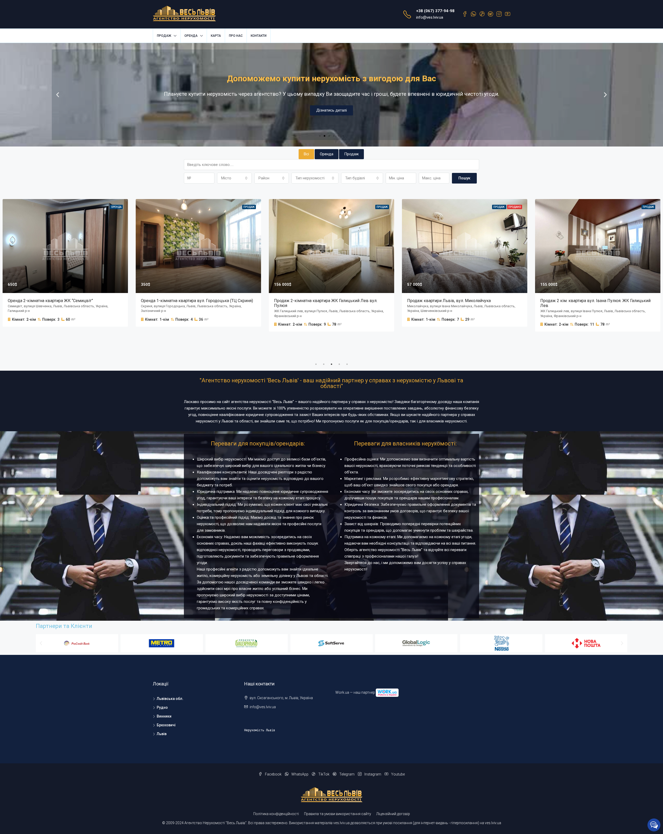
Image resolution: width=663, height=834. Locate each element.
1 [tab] (316, 364)
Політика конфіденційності (276, 814)
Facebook (273, 774)
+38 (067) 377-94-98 (435, 11)
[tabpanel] (198, 263)
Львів (162, 734)
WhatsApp (300, 774)
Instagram (373, 774)
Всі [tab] (306, 154)
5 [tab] (347, 364)
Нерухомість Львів (259, 730)
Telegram (346, 774)
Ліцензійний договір (393, 814)
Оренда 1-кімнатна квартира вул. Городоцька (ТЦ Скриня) (197, 300)
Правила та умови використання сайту (337, 814)
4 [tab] (339, 364)
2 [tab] (323, 364)
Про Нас (236, 36)
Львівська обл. (170, 699)
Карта (216, 36)
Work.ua (342, 692)
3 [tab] (331, 364)
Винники (164, 716)
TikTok (324, 774)
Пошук (464, 178)
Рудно (162, 707)
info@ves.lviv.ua (429, 17)
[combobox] (234, 178)
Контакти (258, 36)
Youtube (397, 774)
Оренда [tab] (326, 154)
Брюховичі (166, 725)
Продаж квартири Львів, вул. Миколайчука (449, 300)
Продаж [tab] (351, 154)
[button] (320, 136)
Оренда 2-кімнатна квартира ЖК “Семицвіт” (50, 300)
